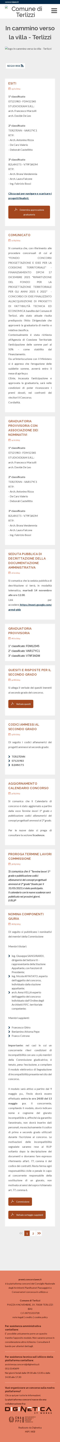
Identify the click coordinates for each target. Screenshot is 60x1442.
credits (28, 1317)
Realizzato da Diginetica (30, 1427)
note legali (17, 1317)
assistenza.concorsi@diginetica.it (22, 1364)
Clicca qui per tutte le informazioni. (23, 1395)
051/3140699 (12, 1368)
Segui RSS (14, 65)
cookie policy (41, 1317)
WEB (33, 1431)
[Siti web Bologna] (28, 1412)
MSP (27, 1431)
